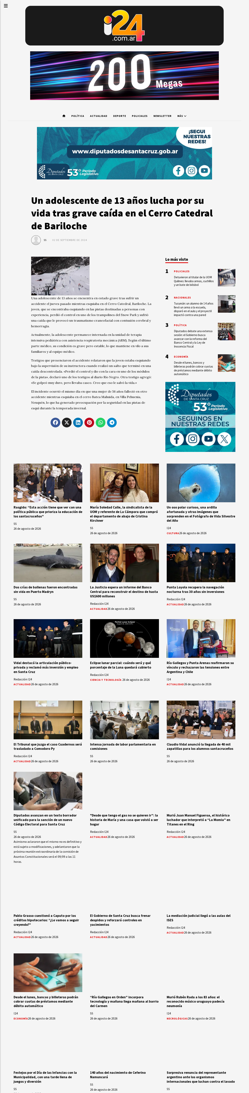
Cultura (173, 533)
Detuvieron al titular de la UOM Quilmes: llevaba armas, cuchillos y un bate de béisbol (194, 281)
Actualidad (98, 116)
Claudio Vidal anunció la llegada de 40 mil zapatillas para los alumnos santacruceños (200, 746)
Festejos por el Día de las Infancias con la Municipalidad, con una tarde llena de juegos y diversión (45, 1077)
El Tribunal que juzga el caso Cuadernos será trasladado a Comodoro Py (48, 746)
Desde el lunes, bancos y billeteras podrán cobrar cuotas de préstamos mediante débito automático (46, 1001)
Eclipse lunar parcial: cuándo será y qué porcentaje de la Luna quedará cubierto (120, 665)
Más (180, 116)
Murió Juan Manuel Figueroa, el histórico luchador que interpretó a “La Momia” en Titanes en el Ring (198, 819)
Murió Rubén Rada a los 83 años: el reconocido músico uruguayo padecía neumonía (195, 1001)
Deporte (119, 116)
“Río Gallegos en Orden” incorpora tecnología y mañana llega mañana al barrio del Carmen (124, 1001)
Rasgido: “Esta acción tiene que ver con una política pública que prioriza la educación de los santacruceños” (48, 511)
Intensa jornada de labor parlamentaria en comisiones (123, 746)
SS (45, 240)
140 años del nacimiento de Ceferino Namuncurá (118, 1074)
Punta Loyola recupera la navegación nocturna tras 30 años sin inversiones (195, 589)
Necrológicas (177, 1018)
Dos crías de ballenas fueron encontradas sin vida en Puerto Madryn (45, 589)
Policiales (140, 116)
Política (77, 116)
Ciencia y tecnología (106, 680)
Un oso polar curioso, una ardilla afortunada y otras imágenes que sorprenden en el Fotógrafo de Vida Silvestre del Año (201, 514)
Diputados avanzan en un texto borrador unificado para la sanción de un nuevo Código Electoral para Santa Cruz (45, 819)
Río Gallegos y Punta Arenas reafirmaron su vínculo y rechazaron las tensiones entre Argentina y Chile (200, 667)
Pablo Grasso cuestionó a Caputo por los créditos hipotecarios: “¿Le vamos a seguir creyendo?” (46, 920)
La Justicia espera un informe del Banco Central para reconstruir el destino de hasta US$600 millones (124, 591)
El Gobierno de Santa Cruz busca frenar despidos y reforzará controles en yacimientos (120, 920)
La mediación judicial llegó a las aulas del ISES (199, 918)
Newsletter (162, 116)
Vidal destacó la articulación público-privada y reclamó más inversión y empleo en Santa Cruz (46, 667)
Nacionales (182, 297)
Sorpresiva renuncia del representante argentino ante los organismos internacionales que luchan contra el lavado (201, 1077)
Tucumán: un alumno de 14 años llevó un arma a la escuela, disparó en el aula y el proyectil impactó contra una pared (193, 309)
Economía (21, 1018)
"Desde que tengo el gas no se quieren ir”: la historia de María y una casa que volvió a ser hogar (124, 819)
